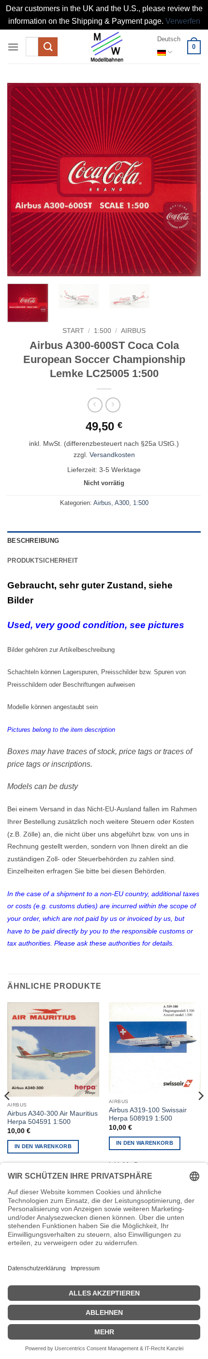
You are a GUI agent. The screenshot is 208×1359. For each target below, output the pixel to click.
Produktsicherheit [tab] (42, 560)
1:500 (102, 330)
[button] (13, 47)
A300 (122, 502)
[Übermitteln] (48, 46)
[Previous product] (112, 404)
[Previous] (23, 179)
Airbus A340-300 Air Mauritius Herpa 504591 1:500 (52, 1118)
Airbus (133, 330)
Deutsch (168, 39)
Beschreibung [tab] (33, 540)
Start (73, 330)
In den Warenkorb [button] (43, 1146)
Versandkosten (112, 454)
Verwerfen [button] (182, 21)
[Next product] (95, 404)
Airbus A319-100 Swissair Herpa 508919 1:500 (148, 1114)
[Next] (184, 179)
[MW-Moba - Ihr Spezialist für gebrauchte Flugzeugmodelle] (107, 46)
